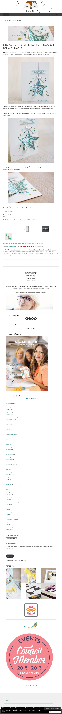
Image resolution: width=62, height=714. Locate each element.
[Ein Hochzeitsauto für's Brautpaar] (48, 575)
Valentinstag (9, 512)
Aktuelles (8, 407)
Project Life (8, 497)
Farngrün (54, 249)
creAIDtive (8, 437)
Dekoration (8, 444)
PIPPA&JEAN (8, 494)
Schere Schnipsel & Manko (12, 502)
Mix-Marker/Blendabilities (12, 487)
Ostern (7, 492)
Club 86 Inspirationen (11, 434)
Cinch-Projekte (9, 432)
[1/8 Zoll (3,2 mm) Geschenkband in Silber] (45, 229)
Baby (7, 422)
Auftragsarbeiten (10, 419)
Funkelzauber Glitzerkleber (42, 251)
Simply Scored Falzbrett (11, 507)
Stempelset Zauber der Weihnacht (16, 255)
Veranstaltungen (10, 517)
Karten (12, 249)
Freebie (7, 457)
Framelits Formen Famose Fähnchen (11, 251)
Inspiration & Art (9, 474)
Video (7, 524)
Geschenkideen (9, 467)
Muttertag (8, 489)
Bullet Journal (9, 424)
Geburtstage (9, 459)
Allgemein (8, 409)
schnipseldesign (13, 253)
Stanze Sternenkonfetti (29, 253)
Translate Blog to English (31, 685)
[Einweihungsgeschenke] (28, 575)
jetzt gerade (8, 477)
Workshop (8, 529)
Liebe (7, 482)
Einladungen (9, 449)
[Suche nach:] (57, 14)
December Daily (9, 442)
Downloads (8, 447)
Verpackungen (9, 522)
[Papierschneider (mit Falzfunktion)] (26, 229)
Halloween (8, 469)
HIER (42, 243)
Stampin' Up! (20, 253)
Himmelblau (51, 251)
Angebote (8, 412)
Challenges (8, 429)
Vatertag (8, 514)
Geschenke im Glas (10, 464)
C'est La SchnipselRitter (11, 427)
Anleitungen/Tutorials (11, 417)
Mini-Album (8, 484)
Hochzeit (8, 472)
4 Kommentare (38, 255)
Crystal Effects (48, 249)
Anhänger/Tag (9, 414)
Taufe (7, 509)
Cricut (7, 439)
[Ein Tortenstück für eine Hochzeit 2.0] (48, 591)
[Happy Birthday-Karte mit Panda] (33, 591)
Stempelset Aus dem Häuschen (42, 253)
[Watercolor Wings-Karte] (13, 591)
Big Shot (32, 249)
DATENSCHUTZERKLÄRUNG (10, 698)
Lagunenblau (6, 253)
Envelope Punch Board (11, 452)
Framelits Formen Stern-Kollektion (27, 251)
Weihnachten (17, 249)
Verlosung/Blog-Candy (11, 519)
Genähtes (8, 462)
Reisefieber (8, 499)
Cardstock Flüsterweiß (39, 249)
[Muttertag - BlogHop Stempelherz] (13, 575)
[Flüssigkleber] (8, 236)
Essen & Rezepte (10, 454)
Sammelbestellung (12, 246)
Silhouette (8, 504)
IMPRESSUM (6, 700)
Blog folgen (11, 544)
